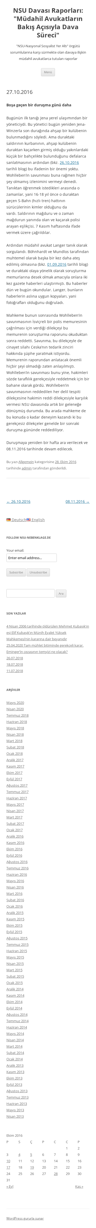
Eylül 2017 (14, 779)
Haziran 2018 (16, 721)
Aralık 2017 (14, 759)
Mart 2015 (14, 970)
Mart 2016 (14, 893)
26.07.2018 (14, 658)
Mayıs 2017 (15, 804)
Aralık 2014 (14, 989)
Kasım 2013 (15, 1071)
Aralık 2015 (14, 912)
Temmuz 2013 (17, 1097)
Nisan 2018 (15, 734)
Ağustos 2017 (16, 785)
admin (27, 468)
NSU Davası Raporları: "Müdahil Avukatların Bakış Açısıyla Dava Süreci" (48, 22)
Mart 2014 (14, 1046)
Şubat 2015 (15, 976)
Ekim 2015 (14, 925)
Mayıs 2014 (15, 1033)
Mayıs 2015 (15, 957)
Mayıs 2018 (15, 728)
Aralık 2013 (14, 1065)
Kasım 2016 (15, 842)
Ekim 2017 (14, 772)
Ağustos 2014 (16, 1014)
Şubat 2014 (15, 1052)
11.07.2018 (14, 670)
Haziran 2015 (16, 950)
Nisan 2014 (15, 1040)
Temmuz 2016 (17, 868)
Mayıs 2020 (15, 702)
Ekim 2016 (14, 849)
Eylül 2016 (14, 855)
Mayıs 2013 (15, 1110)
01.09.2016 (56, 264)
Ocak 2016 (14, 906)
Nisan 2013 (15, 1116)
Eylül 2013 (14, 1084)
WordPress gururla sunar (25, 1218)
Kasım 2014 (15, 995)
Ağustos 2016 (16, 861)
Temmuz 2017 (17, 791)
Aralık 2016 (14, 836)
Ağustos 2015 (16, 938)
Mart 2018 (14, 740)
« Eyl (9, 1186)
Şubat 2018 (15, 747)
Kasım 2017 (15, 766)
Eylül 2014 (14, 1008)
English (38, 519)
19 (32, 1167)
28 (56, 1173)
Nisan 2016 (15, 887)
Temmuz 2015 (17, 944)
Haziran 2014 (16, 1027)
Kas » (79, 1186)
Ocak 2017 (14, 830)
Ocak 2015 (14, 982)
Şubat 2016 (15, 900)
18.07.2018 (14, 664)
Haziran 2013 (16, 1103)
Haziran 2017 (16, 798)
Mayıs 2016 (15, 880)
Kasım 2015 (15, 919)
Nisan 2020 (15, 709)
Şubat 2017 (15, 823)
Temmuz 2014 (17, 1020)
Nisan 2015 (15, 963)
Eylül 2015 (14, 931)
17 (8, 1167)
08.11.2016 (78, 501)
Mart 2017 (14, 817)
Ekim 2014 (14, 1001)
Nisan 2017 (15, 810)
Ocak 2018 (14, 753)
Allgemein (26, 461)
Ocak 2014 (14, 1059)
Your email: (15, 550)
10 (8, 1161)
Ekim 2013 (14, 1078)
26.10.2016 (69, 162)
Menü (48, 72)
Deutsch (18, 519)
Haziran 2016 (16, 874)
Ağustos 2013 (16, 1090)
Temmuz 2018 (17, 715)
